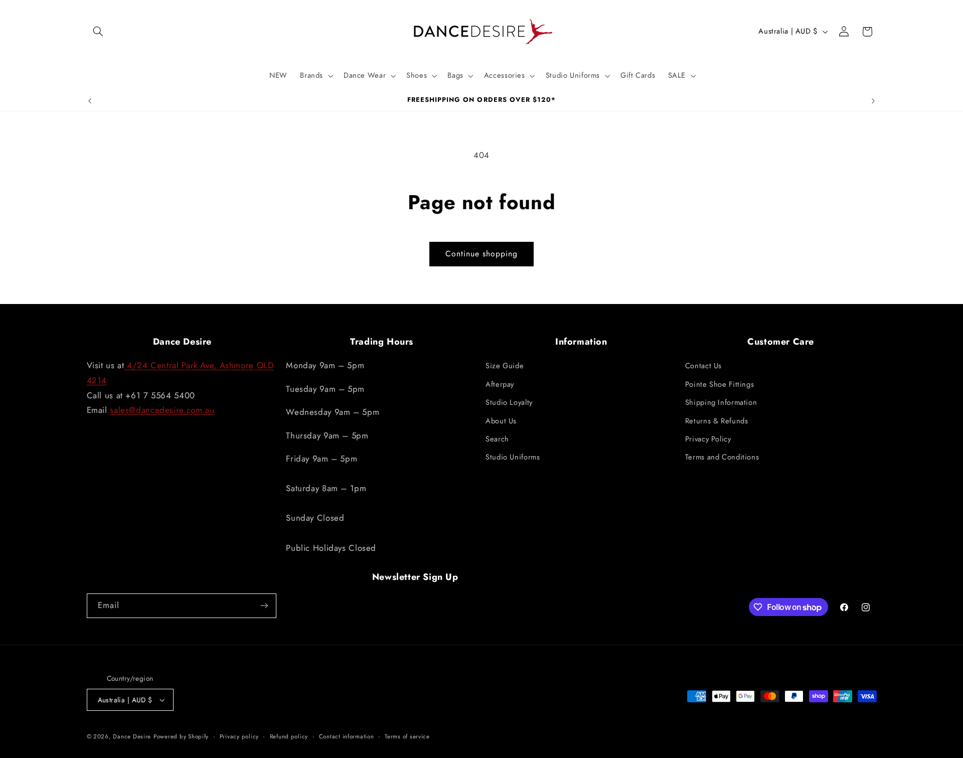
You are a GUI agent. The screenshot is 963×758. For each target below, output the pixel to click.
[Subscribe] (263, 605)
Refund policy (289, 736)
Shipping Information (721, 402)
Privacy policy (239, 736)
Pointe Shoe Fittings (719, 384)
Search (497, 438)
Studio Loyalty (509, 402)
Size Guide (505, 365)
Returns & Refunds (716, 420)
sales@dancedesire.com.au (162, 410)
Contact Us (703, 365)
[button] (98, 31)
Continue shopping (481, 253)
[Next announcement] (873, 101)
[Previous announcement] (90, 101)
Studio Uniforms (513, 457)
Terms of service (407, 736)
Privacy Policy (708, 438)
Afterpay (500, 384)
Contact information (346, 736)
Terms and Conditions (722, 457)
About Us (501, 420)
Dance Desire (132, 736)
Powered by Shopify (181, 736)
